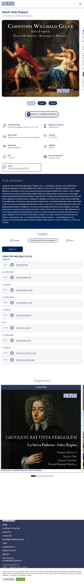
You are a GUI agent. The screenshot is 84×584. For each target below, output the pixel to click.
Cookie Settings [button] (9, 579)
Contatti (6, 532)
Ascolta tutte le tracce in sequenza (43, 240)
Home (4, 525)
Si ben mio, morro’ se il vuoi (26, 353)
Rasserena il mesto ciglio (25, 360)
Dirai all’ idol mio (22, 265)
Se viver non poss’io (23, 328)
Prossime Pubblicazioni (13, 539)
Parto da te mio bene (23, 315)
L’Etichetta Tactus (11, 528)
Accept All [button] (20, 579)
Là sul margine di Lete (24, 303)
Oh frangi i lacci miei (23, 340)
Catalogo (7, 536)
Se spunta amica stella (24, 290)
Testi (4, 543)
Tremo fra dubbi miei (23, 277)
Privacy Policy (9, 551)
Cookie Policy (8, 547)
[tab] (33, 476)
